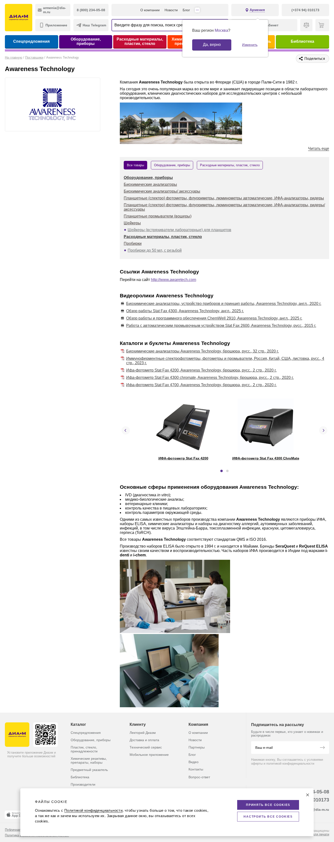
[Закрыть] (307, 794)
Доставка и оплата (144, 740)
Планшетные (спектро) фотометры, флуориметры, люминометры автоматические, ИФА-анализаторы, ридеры (224, 198)
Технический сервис (146, 747)
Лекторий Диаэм (143, 733)
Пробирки (133, 243)
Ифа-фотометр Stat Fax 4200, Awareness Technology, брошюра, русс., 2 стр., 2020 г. (201, 370)
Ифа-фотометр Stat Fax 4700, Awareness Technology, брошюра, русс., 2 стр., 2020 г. (201, 385)
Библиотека (302, 41)
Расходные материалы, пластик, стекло (140, 41)
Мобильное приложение (149, 755)
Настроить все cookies (268, 816)
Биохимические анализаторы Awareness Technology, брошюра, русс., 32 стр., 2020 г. (202, 351)
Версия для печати (315, 834)
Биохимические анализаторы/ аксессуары (162, 191)
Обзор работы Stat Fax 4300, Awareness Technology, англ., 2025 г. (185, 311)
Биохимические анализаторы (150, 184)
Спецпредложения (31, 41)
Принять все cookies (268, 805)
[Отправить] (322, 748)
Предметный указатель (89, 770)
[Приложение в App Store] (17, 815)
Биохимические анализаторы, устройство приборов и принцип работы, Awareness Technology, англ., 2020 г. (223, 303)
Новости (171, 10)
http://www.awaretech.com (173, 280)
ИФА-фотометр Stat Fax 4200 (183, 458)
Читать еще (318, 148)
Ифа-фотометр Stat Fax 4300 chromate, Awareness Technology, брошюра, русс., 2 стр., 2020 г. (210, 377)
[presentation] (126, 430)
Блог (186, 10)
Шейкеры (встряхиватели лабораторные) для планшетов (179, 230)
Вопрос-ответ (199, 777)
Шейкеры (132, 223)
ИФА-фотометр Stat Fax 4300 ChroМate (265, 458)
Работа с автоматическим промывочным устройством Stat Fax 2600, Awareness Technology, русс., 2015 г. (221, 325)
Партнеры (197, 747)
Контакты (196, 769)
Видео (194, 762)
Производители (83, 784)
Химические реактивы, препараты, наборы (89, 760)
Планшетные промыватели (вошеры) (157, 216)
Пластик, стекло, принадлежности (84, 749)
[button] (221, 470)
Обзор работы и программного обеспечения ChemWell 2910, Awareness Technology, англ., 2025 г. (214, 318)
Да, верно (212, 44)
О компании (150, 10)
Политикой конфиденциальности (93, 810)
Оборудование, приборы (86, 41)
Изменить (249, 45)
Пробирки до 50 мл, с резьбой (155, 250)
